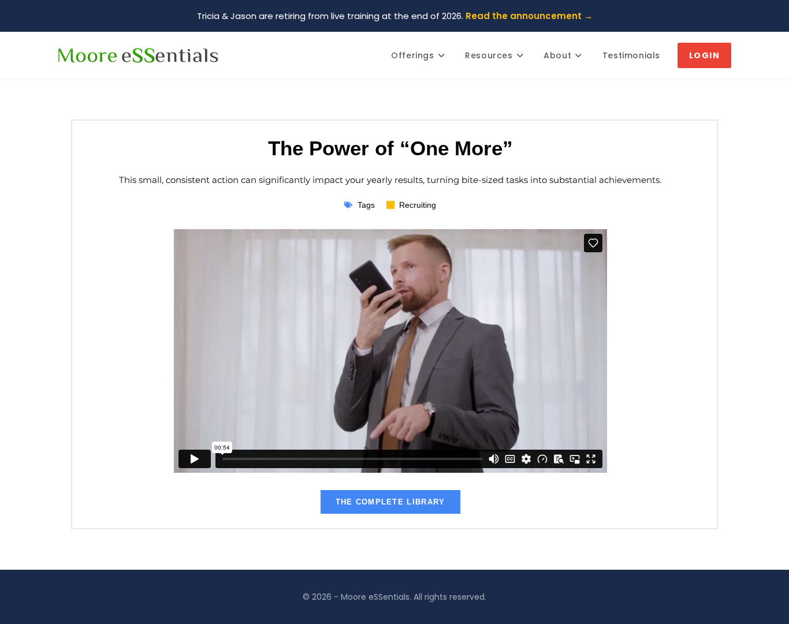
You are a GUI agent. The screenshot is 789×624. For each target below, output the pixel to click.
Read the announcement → (529, 16)
